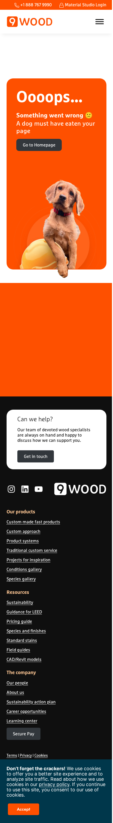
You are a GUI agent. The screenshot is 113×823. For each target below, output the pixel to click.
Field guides (18, 649)
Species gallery (21, 578)
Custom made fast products (33, 521)
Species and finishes (26, 630)
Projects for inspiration (28, 559)
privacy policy (54, 784)
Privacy (26, 755)
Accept (23, 809)
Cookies (41, 755)
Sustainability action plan (31, 701)
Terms (12, 755)
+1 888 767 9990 (35, 4)
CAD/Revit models (24, 659)
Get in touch (36, 456)
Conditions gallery (24, 569)
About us (15, 692)
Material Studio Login (85, 4)
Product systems (23, 540)
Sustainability (20, 602)
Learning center (22, 720)
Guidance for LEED (24, 611)
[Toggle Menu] (99, 21)
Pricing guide (19, 621)
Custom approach (23, 531)
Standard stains (22, 640)
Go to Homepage (39, 145)
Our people (17, 682)
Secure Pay (23, 733)
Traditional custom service (32, 550)
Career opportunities (26, 711)
